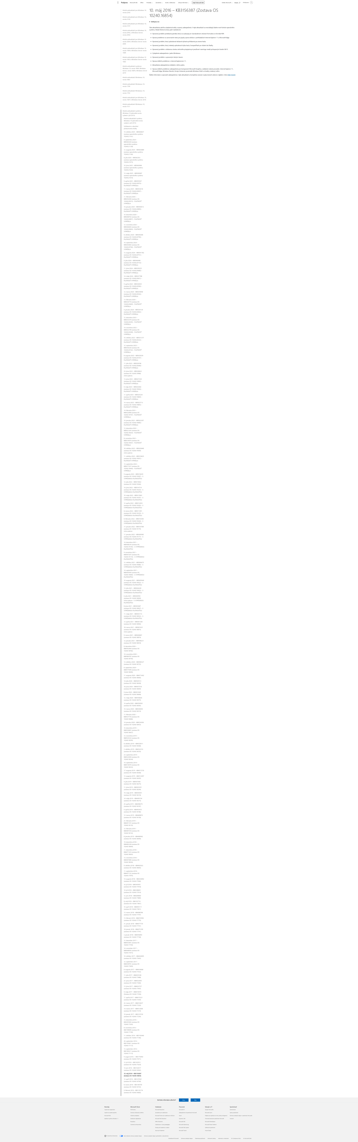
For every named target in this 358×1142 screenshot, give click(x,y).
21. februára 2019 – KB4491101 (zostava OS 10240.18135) (131, 823)
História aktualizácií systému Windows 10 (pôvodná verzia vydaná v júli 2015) (132, 113)
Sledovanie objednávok (135, 1118)
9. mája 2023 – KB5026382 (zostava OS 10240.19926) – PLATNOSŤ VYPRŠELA (133, 389)
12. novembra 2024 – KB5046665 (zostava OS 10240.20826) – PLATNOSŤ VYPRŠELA (133, 228)
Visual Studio (208, 1130)
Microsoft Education (159, 1109)
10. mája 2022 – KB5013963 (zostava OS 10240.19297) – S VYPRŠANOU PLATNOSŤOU (133, 497)
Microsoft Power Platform (210, 1124)
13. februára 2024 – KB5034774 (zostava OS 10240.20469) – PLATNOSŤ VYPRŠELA (133, 303)
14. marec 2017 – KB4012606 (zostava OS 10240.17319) (133, 1010)
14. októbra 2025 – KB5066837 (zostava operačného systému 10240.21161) (134, 134)
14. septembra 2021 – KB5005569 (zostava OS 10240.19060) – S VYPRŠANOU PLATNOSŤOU (134, 573)
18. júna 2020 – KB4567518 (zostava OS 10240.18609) (133, 688)
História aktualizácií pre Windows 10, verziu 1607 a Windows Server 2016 (134, 98)
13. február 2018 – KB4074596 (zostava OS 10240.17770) (134, 919)
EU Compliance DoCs (236, 1138)
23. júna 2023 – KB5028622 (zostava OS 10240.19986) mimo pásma (133, 373)
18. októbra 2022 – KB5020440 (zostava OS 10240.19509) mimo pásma (134, 450)
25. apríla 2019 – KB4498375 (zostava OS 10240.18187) (133, 805)
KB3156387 (231, 75)
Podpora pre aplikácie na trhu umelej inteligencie (216, 1115)
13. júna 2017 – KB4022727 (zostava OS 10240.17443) (133, 987)
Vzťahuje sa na (155, 22)
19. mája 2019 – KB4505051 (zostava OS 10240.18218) (133, 794)
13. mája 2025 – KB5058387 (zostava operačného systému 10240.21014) (133, 175)
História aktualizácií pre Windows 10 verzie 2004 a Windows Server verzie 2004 (134, 41)
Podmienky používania (200, 1138)
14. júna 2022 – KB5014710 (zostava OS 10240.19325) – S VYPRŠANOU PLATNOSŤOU (133, 489)
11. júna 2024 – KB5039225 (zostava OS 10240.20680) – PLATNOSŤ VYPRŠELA (133, 270)
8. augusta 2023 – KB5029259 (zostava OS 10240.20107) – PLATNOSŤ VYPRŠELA (133, 358)
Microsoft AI (182, 1109)
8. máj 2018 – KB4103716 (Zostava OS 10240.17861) (132, 902)
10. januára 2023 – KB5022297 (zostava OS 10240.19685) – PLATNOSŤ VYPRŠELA (134, 422)
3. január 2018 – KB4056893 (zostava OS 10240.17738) (133, 936)
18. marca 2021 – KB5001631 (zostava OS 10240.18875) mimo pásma (133, 629)
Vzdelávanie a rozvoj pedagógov (162, 1124)
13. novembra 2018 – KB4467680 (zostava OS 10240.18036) (131, 860)
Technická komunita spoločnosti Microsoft (214, 1118)
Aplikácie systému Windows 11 (111, 1118)
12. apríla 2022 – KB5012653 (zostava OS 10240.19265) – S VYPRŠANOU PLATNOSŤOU (133, 505)
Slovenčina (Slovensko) (112, 1136)
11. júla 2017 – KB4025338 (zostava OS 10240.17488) (132, 976)
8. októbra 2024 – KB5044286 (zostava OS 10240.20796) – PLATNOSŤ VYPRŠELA (133, 237)
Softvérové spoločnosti (210, 1127)
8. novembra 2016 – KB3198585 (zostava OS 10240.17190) (131, 1030)
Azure (180, 1115)
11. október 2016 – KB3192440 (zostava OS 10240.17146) (134, 1036)
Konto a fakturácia (170, 2)
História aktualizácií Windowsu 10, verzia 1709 (134, 85)
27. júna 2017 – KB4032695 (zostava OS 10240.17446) (133, 982)
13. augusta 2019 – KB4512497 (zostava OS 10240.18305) (134, 777)
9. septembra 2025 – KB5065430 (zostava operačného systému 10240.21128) (130, 143)
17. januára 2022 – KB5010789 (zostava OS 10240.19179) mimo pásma (134, 529)
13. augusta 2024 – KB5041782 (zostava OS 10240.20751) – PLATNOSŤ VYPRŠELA (134, 255)
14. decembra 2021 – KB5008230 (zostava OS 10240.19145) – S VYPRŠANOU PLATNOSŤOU (134, 545)
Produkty (149, 2)
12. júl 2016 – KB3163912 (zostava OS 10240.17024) (132, 1063)
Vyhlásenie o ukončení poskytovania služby (131, 127)
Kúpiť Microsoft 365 (198, 2)
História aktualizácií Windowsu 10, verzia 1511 (134, 105)
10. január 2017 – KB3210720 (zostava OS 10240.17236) (133, 1015)
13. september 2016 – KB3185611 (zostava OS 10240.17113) (131, 1051)
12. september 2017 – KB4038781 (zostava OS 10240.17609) (131, 964)
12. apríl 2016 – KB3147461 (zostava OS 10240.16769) (133, 1080)
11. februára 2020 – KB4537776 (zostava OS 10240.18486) (131, 716)
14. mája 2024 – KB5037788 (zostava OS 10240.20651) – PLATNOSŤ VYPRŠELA (133, 278)
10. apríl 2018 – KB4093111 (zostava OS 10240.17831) (133, 908)
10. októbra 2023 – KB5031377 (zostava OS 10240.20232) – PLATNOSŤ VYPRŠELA (134, 340)
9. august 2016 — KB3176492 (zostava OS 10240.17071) (133, 1058)
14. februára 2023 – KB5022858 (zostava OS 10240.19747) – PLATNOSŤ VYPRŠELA (133, 413)
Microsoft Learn (208, 1112)
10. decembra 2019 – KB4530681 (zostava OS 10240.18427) (131, 730)
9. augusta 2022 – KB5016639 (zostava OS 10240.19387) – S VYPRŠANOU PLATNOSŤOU (133, 476)
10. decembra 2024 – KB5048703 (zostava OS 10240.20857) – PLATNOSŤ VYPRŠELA (133, 218)
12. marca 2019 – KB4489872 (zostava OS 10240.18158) (133, 816)
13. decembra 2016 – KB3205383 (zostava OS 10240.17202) (131, 1022)
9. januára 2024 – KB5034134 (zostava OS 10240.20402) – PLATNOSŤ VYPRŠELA (133, 312)
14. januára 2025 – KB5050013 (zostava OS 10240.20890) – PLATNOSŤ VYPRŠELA (134, 209)
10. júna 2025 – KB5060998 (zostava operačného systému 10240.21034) (133, 167)
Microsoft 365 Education (160, 1118)
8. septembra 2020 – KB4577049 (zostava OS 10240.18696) (131, 670)
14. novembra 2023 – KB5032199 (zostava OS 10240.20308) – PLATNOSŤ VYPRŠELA (133, 331)
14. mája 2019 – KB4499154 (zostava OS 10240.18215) (133, 799)
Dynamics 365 (182, 1118)
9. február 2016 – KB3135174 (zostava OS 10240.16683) (133, 1091)
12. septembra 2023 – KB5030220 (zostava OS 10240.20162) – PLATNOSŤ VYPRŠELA (133, 348)
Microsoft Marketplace (210, 1121)
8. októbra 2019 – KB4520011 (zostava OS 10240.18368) (133, 745)
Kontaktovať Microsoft (173, 1138)
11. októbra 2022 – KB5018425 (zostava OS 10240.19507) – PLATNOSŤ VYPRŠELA (134, 458)
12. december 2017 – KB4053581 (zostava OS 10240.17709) (131, 942)
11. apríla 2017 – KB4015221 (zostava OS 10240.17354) (133, 998)
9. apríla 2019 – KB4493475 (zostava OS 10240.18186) (133, 811)
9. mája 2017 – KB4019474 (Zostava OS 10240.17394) (132, 993)
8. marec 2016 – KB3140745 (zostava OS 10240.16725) (133, 1086)
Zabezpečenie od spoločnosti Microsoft (188, 1112)
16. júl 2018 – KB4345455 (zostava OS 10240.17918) (132, 885)
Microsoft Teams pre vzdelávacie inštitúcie (165, 1115)
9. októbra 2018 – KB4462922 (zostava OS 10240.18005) (133, 866)
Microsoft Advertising (184, 1124)
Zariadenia (158, 2)
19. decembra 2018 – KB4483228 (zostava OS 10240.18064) (131, 844)
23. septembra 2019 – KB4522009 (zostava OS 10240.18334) (131, 757)
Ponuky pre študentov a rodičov (162, 1127)
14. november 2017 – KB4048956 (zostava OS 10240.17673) (131, 950)
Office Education (159, 1121)
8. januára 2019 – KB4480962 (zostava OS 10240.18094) (133, 837)
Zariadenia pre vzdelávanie (161, 1112)
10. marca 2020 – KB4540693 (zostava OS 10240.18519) (133, 710)
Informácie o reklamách (223, 1138)
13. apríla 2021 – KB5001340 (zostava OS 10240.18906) (133, 623)
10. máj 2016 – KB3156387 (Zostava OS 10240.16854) (132, 1074)
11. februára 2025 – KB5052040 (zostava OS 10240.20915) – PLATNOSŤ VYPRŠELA (133, 200)
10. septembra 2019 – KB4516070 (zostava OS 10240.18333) (131, 765)
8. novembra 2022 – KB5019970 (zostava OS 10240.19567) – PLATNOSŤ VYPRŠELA (133, 441)
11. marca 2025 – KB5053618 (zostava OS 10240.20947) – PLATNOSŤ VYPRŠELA (133, 191)
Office (141, 2)
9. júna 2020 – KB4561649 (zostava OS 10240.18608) (132, 693)
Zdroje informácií (182, 2)
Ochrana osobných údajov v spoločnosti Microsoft (241, 1115)
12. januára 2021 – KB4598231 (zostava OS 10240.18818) (134, 642)
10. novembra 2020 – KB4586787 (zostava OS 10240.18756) (131, 656)
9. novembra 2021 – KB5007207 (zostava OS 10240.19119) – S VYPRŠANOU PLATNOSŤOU (134, 555)
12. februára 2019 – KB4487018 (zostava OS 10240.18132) (131, 831)
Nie (195, 1100)
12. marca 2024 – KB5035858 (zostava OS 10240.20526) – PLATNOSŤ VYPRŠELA (133, 294)
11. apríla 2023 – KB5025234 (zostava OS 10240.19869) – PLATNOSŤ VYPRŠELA (133, 397)
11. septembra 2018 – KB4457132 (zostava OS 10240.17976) (131, 873)
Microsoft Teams (183, 1130)
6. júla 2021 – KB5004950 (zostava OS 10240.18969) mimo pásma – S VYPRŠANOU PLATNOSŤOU (134, 599)
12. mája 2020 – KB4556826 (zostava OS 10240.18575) (133, 699)
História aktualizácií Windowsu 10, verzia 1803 (134, 78)
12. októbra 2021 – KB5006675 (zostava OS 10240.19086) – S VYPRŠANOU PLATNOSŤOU (134, 564)
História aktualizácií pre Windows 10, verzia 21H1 (134, 25)
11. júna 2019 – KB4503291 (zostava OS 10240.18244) (133, 788)
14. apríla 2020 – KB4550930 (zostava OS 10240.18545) (133, 704)
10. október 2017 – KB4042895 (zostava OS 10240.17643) (134, 957)
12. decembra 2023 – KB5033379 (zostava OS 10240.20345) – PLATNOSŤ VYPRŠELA (133, 320)
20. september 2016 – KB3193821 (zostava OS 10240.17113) (131, 1043)
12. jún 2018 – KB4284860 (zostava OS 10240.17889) (132, 897)
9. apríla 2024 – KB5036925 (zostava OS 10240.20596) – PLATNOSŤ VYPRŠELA (133, 286)
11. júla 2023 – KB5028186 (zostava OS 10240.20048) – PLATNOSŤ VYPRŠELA (133, 365)
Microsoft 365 (133, 2)
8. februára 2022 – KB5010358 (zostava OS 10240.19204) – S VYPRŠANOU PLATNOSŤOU (134, 521)
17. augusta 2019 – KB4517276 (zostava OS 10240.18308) (134, 771)
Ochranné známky (212, 1138)
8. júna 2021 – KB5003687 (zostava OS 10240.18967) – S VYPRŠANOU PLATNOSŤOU (133, 608)
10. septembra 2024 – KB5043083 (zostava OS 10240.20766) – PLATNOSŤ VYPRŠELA (133, 246)
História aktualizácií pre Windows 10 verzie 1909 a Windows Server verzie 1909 (134, 50)
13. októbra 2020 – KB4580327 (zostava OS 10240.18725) (134, 663)
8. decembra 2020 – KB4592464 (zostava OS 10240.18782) (131, 648)
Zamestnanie (233, 1109)
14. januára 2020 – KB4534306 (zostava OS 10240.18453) (134, 723)
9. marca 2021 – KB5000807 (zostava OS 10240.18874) (133, 636)
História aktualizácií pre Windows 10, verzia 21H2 (134, 18)
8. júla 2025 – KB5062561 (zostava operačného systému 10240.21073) (133, 160)
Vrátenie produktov (134, 1115)
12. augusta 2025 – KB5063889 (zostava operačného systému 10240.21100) (134, 152)
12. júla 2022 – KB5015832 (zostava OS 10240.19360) (132, 483)
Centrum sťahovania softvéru (137, 1112)
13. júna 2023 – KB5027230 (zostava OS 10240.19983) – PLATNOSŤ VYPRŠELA (133, 381)
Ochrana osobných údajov (187, 1138)
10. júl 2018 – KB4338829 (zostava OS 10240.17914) (132, 891)
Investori (232, 1118)
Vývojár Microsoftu (209, 1109)
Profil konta (133, 1109)
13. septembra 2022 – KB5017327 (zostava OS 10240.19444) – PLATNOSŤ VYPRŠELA (133, 467)
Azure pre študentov (159, 1130)
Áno (183, 1100)
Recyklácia (132, 1121)
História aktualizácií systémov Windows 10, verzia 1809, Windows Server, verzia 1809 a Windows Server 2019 (135, 69)
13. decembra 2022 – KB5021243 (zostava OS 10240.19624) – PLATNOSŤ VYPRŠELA (133, 431)
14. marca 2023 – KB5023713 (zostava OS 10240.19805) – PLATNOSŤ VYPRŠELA (133, 404)
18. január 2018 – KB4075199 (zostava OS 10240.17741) (133, 930)
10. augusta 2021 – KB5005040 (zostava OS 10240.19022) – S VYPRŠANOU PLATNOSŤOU (134, 582)
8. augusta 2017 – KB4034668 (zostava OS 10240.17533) (133, 970)
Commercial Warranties (135, 1124)
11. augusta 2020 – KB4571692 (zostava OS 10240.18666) (134, 676)
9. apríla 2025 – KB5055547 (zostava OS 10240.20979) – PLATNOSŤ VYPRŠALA (133, 183)
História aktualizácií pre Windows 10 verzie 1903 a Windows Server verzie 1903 (134, 59)
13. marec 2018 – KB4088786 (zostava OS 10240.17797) (133, 913)
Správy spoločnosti (234, 1112)
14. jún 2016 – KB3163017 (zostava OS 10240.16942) (132, 1069)
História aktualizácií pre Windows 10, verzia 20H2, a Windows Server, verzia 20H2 (134, 32)
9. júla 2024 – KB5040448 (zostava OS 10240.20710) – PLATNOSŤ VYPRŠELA (133, 262)
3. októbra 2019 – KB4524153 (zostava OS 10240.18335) (133, 750)
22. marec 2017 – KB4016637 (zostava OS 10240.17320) (133, 1004)
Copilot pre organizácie (109, 1109)
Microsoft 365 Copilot (184, 1127)
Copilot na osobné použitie (110, 1112)
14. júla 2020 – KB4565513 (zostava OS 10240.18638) (132, 682)
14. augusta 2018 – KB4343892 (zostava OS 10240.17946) (134, 880)
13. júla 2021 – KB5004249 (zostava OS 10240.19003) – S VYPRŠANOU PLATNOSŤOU (133, 590)
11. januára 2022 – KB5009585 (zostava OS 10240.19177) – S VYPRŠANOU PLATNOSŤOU (134, 536)
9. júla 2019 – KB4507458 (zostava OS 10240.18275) (132, 783)
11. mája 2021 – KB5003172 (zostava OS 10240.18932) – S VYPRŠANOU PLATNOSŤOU (133, 616)
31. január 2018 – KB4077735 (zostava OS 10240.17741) (133, 925)
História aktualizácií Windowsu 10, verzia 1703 (134, 92)
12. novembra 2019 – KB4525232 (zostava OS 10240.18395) (131, 738)
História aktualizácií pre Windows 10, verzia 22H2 (134, 11)
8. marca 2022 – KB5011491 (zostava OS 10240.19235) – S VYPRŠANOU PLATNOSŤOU (133, 513)
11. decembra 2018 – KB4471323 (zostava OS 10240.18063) (131, 852)
